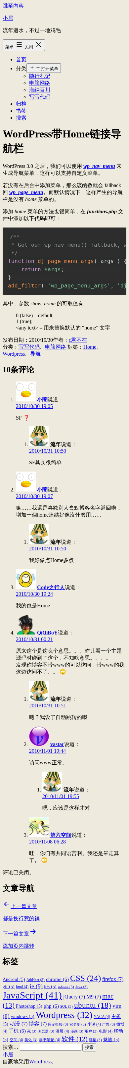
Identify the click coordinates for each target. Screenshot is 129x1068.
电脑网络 (39, 83)
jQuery (74, 996)
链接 (95, 1040)
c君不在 (78, 340)
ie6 (50, 986)
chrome (57, 979)
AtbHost (35, 980)
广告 (108, 1024)
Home (89, 347)
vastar (57, 744)
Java (81, 987)
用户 (91, 1031)
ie (36, 986)
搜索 (21, 118)
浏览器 (46, 1031)
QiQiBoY (47, 633)
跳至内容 (13, 6)
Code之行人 (51, 587)
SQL (66, 1006)
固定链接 (58, 1024)
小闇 (42, 399)
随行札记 (39, 76)
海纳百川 (39, 90)
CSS (85, 978)
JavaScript (32, 995)
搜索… (11, 1047)
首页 (21, 59)
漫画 (76, 1031)
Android (14, 979)
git (9, 986)
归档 (21, 104)
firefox (112, 979)
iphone (66, 987)
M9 (93, 996)
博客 (38, 1024)
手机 (17, 1031)
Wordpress (14, 354)
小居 (8, 18)
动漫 (18, 1024)
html (22, 987)
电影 (105, 1031)
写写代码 (39, 97)
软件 (75, 1039)
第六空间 (60, 835)
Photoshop (29, 1006)
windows (22, 1016)
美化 (30, 1040)
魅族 (111, 1039)
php (51, 1006)
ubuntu (92, 1005)
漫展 (62, 1031)
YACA (102, 1016)
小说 (94, 1024)
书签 (21, 111)
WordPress (40, 1061)
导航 (35, 354)
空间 (16, 1040)
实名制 (77, 1024)
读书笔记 (49, 1040)
